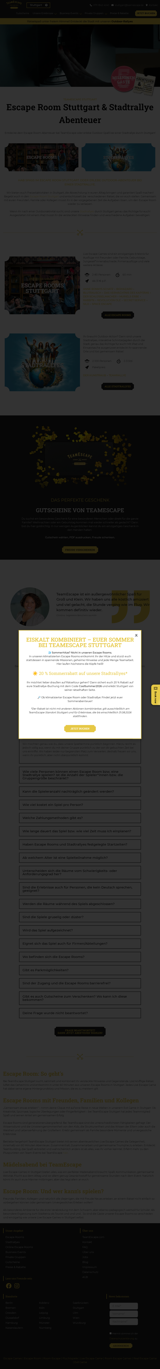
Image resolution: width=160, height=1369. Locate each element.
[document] (80, 684)
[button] (136, 635)
